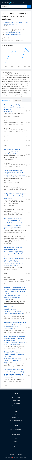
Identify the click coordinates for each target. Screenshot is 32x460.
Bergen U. (11, 328)
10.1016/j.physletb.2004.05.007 (13, 381)
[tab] (7, 100)
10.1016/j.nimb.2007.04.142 (15, 131)
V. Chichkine (15, 153)
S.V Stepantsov (8, 311)
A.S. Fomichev (5, 22)
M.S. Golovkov (14, 227)
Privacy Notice (16, 403)
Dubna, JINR (18, 258)
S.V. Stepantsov (14, 344)
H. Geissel (6, 152)
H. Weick (12, 152)
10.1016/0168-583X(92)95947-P (16, 190)
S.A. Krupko (22, 22)
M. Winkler (18, 152)
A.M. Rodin (17, 295)
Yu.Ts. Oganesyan (9, 258)
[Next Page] (22, 385)
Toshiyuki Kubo (8, 111)
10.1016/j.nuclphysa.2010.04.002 (13, 365)
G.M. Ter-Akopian (13, 24)
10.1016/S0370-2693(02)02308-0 (14, 318)
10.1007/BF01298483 (10, 269)
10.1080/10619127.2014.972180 (13, 215)
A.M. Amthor (22, 175)
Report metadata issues (16, 420)
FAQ (16, 415)
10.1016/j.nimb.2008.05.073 (15, 166)
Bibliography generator (16, 429)
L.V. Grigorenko (14, 22)
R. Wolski (6, 342)
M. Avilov (6, 177)
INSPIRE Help (16, 417)
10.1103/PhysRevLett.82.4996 (15, 332)
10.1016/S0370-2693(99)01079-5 (14, 348)
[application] (16, 58)
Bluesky (16, 441)
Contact (16, 446)
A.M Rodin (12, 313)
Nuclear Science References (13, 34)
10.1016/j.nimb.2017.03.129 (15, 124)
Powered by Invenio (16, 455)
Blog (16, 438)
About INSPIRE (16, 397)
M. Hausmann (7, 175)
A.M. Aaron (15, 175)
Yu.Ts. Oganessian (9, 325)
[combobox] (18, 6)
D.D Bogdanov (17, 311)
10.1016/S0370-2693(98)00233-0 (14, 303)
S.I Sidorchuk (19, 313)
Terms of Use (16, 406)
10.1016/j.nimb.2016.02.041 (12, 117)
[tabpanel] (16, 245)
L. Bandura (12, 177)
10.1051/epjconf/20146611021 (13, 232)
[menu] (24, 2)
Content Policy (16, 400)
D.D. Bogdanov (16, 374)
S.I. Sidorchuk (13, 297)
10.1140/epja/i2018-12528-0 (12, 32)
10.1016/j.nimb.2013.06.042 (12, 182)
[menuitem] (23, 2)
